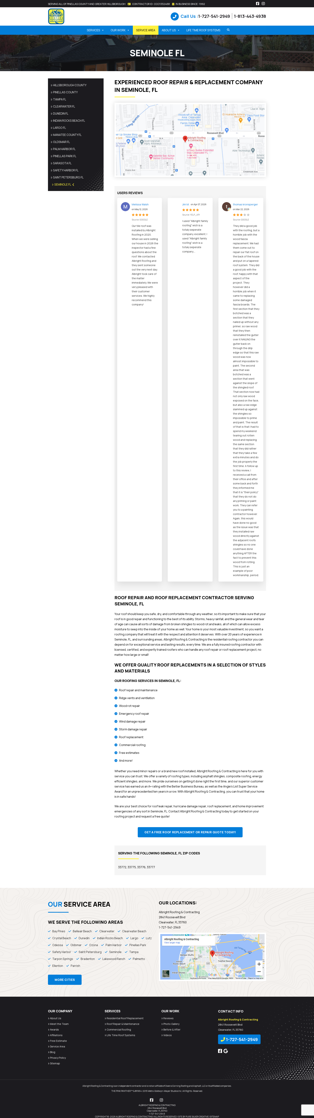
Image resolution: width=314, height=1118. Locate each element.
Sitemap (55, 1063)
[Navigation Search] (227, 29)
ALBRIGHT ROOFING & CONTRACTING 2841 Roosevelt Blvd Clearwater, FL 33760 (157, 1108)
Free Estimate (58, 1041)
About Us (169, 30)
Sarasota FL (62, 163)
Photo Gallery (171, 1024)
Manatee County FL (67, 135)
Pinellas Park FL (64, 156)
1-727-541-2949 (214, 16)
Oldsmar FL (61, 142)
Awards (54, 1029)
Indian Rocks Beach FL (69, 121)
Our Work (118, 30)
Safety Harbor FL (65, 170)
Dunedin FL (60, 114)
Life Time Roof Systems (203, 30)
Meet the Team (59, 1024)
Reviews (168, 1018)
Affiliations (56, 1035)
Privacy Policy (58, 1057)
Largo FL (59, 128)
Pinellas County (65, 92)
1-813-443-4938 (250, 16)
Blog (52, 1052)
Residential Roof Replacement (125, 1018)
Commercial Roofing (119, 1029)
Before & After (171, 1029)
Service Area (145, 30)
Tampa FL (59, 99)
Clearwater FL (64, 106)
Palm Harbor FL (64, 149)
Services (93, 30)
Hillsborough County (69, 85)
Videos (167, 1035)
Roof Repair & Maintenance (123, 1024)
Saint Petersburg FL (68, 177)
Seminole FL (62, 184)
